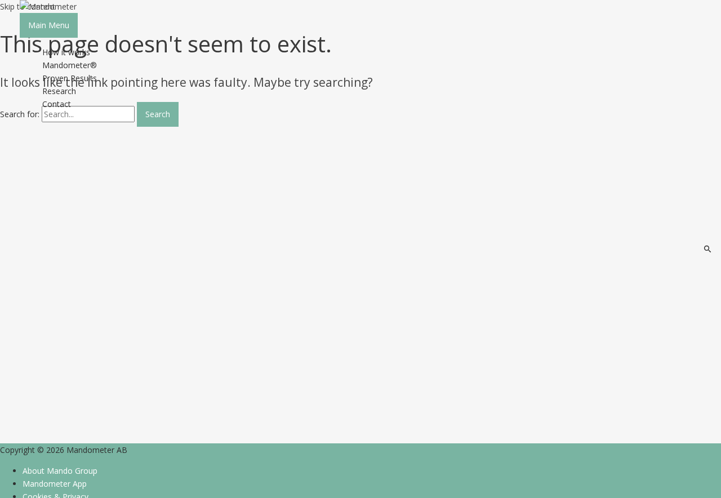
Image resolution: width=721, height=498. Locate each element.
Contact (56, 104)
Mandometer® (69, 65)
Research (59, 91)
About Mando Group (60, 470)
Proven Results (69, 78)
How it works (66, 52)
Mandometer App (55, 483)
